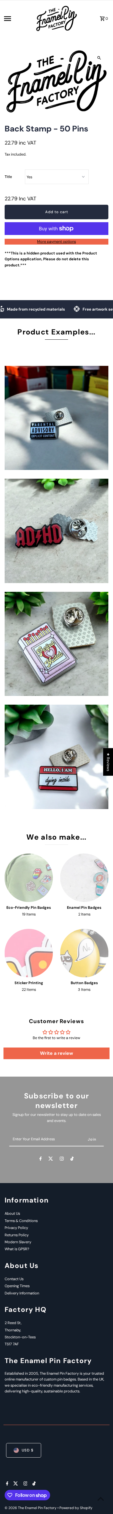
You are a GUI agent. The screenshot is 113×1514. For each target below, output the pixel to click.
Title (8, 176)
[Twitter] (50, 1160)
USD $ (28, 1450)
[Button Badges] (84, 953)
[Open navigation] (18, 18)
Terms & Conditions (21, 1220)
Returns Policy (17, 1234)
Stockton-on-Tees (20, 1337)
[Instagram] (62, 1160)
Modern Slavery (18, 1241)
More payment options (56, 241)
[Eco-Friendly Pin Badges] (29, 878)
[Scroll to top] (100, 1498)
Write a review (56, 1053)
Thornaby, (13, 1330)
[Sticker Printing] (29, 953)
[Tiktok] (72, 1160)
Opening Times (17, 1285)
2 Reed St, (13, 1322)
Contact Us (14, 1278)
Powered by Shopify (75, 1508)
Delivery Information (22, 1293)
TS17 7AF (12, 1344)
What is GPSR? (17, 1248)
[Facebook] (40, 1160)
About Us (12, 1213)
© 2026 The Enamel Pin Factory (31, 1508)
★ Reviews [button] (108, 762)
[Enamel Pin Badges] (84, 878)
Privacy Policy (16, 1227)
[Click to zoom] (98, 57)
